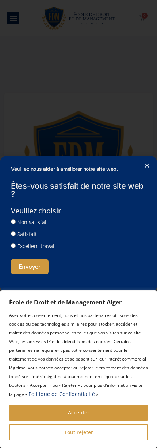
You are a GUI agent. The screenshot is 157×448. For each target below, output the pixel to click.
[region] (78, 369)
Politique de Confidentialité (61, 393)
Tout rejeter (78, 432)
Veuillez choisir (36, 211)
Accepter (78, 412)
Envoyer (30, 267)
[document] (78, 224)
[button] (147, 165)
